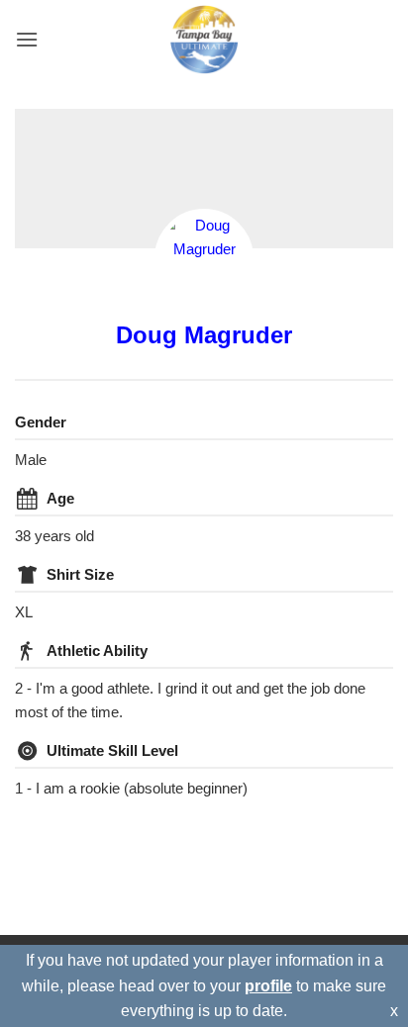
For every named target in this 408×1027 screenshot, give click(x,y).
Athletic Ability (97, 650)
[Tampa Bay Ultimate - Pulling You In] (204, 39)
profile (268, 986)
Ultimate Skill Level (112, 750)
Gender (40, 422)
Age (60, 498)
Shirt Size (80, 574)
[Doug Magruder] (204, 258)
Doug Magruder (204, 335)
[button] (27, 39)
